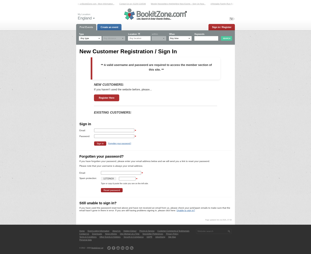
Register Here (106, 97)
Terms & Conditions (88, 237)
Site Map (172, 237)
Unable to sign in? (186, 210)
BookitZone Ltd (97, 248)
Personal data (85, 240)
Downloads (97, 234)
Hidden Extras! (129, 231)
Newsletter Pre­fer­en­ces (153, 234)
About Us (116, 231)
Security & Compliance (134, 237)
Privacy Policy (172, 234)
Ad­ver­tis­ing (160, 237)
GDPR (149, 237)
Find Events (86, 27)
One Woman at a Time (129, 234)
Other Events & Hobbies (110, 237)
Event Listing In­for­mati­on (98, 231)
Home (82, 231)
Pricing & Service (147, 231)
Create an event (109, 27)
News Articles (111, 234)
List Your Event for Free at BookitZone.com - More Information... (82, 4)
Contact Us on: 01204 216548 (128, 4)
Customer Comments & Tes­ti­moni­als (173, 231)
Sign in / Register (221, 27)
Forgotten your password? (119, 143)
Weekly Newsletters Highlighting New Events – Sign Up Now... (174, 4)
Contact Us (84, 234)
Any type (85, 38)
